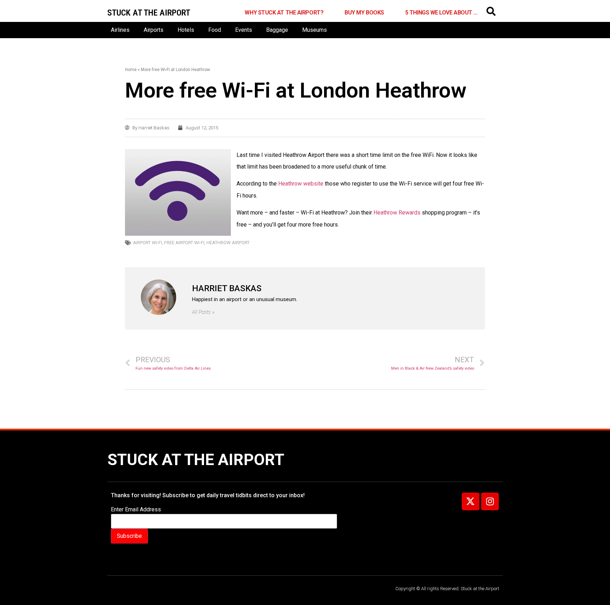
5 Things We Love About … (441, 12)
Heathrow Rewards (397, 212)
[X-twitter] (470, 501)
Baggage (277, 30)
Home (131, 69)
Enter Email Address (136, 509)
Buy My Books (364, 12)
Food (214, 30)
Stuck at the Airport (195, 459)
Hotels (186, 30)
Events (243, 30)
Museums (314, 30)
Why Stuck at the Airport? (284, 12)
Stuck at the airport (148, 13)
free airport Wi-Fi (184, 242)
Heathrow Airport (228, 242)
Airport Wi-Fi (147, 242)
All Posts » (203, 312)
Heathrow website (301, 183)
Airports (153, 30)
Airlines (120, 30)
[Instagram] (490, 501)
